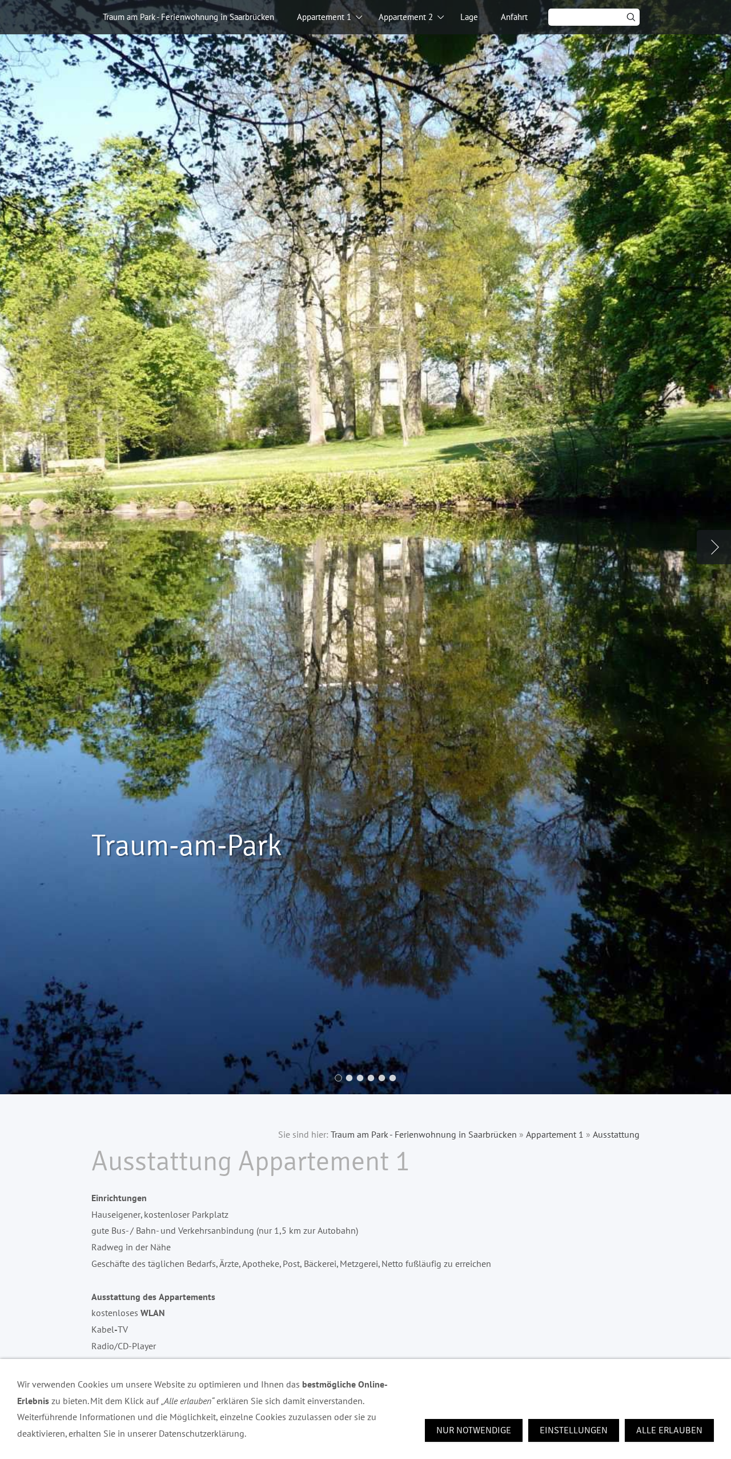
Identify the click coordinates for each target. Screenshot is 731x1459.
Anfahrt (514, 16)
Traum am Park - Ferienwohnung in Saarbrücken (188, 16)
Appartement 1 (324, 16)
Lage (469, 16)
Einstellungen (574, 1430)
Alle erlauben (669, 1430)
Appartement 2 (406, 16)
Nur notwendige (473, 1430)
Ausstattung (616, 1134)
